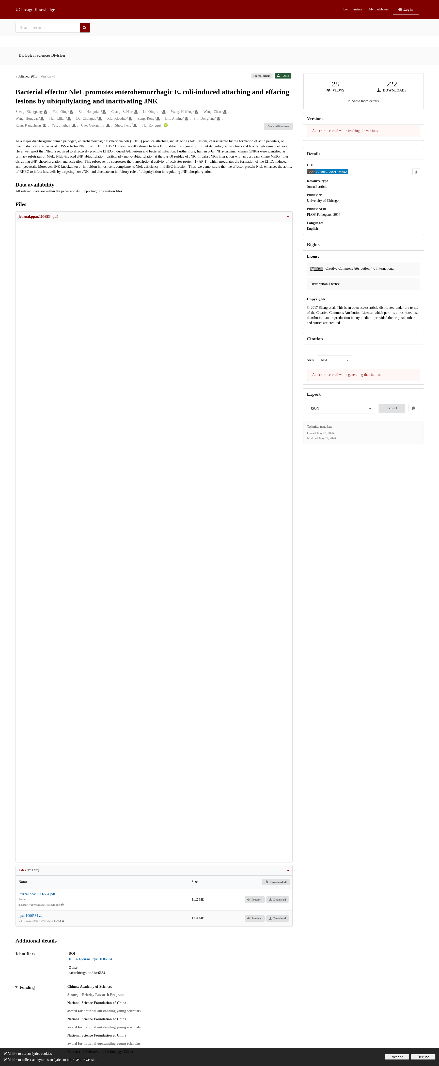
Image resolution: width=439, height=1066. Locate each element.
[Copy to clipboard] (416, 171)
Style (310, 360)
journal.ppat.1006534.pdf (37, 894)
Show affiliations (278, 126)
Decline (423, 1057)
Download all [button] (278, 882)
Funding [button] (27, 987)
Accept (397, 1057)
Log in (408, 9)
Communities (352, 9)
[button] (154, 216)
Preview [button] (256, 899)
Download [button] (279, 899)
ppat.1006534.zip (31, 916)
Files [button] (29, 870)
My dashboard (379, 9)
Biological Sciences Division (42, 55)
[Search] (85, 28)
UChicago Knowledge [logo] (35, 9)
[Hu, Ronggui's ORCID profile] (165, 125)
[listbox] (334, 360)
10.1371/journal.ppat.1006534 (90, 959)
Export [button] (391, 408)
